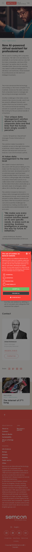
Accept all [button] (16, 289)
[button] (16, 297)
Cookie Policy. (20, 270)
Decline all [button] (16, 293)
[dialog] (16, 276)
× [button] (29, 253)
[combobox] (27, 254)
